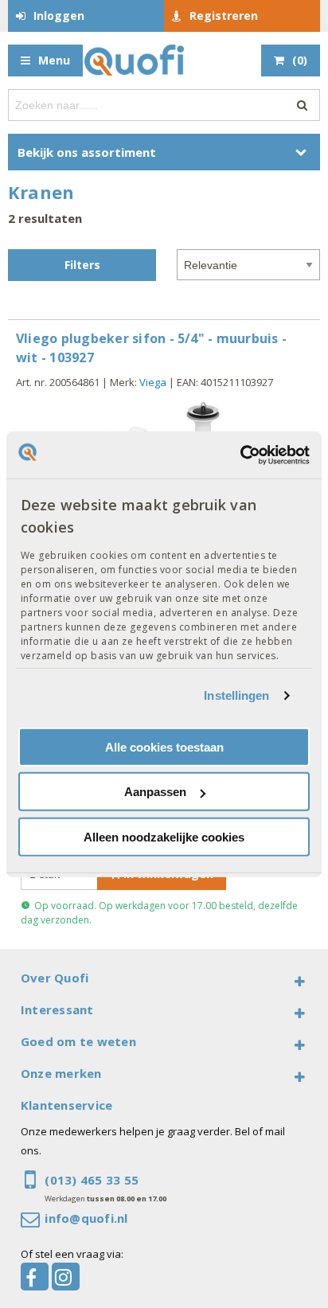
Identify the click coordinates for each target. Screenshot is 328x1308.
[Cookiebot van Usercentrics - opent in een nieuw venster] (240, 454)
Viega (152, 382)
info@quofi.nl (86, 1218)
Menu (54, 60)
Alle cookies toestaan (164, 747)
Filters (82, 264)
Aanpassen (155, 791)
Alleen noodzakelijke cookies (164, 837)
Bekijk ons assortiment (87, 152)
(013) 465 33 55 (92, 1180)
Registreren (223, 15)
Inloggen (58, 15)
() (299, 60)
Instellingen (236, 695)
